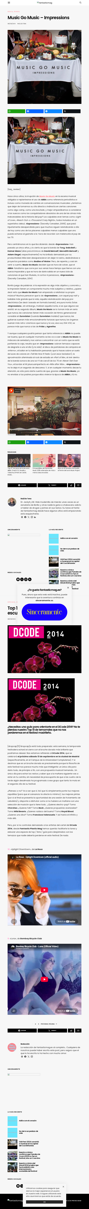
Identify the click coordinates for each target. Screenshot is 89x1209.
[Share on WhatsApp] (16, 111)
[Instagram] (26, 579)
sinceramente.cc (44, 600)
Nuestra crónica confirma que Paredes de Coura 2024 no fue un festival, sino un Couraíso (70, 573)
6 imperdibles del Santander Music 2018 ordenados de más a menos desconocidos (44, 470)
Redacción (25, 1044)
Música (10, 12)
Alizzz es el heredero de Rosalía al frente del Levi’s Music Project (69, 469)
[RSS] (29, 579)
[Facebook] (18, 579)
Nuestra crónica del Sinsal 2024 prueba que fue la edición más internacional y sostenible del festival (29, 1167)
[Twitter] (22, 579)
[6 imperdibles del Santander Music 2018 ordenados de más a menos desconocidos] (44, 460)
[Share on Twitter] (72, 111)
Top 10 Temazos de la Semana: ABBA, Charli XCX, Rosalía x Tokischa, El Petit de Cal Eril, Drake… (19, 471)
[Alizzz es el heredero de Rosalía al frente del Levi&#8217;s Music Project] (69, 460)
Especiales (11, 602)
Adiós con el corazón (69, 538)
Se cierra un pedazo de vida (69, 550)
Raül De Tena (21, 24)
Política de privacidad (71, 1201)
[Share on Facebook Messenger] (53, 111)
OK (44, 1202)
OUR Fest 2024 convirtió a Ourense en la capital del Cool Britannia (70, 561)
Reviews (17, 12)
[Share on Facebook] (35, 111)
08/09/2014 (12, 24)
